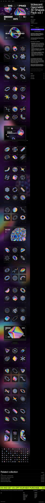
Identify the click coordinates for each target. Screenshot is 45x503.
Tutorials (24, 498)
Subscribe (42, 490)
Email (35, 497)
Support (24, 499)
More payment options (37, 31)
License (24, 497)
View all (42, 472)
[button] (42, 1)
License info (32, 25)
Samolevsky (4, 501)
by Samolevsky (33, 14)
